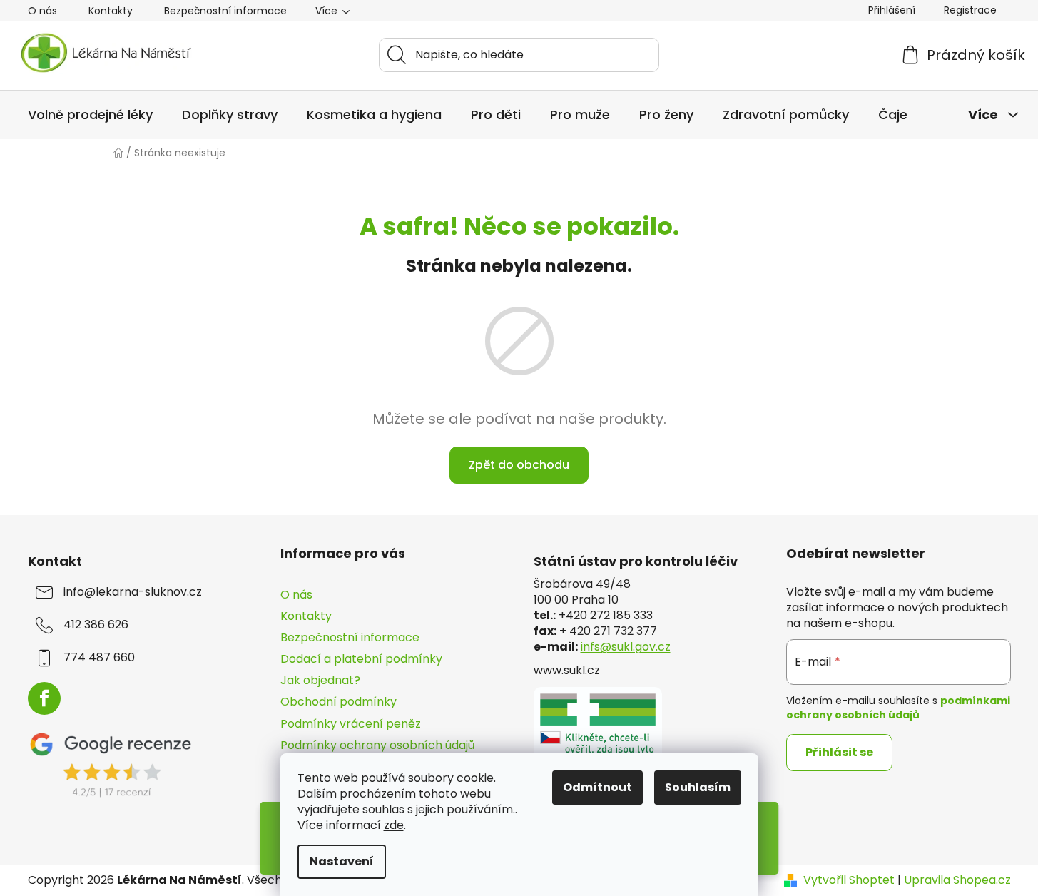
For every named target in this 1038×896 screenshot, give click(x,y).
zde (394, 825)
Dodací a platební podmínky (361, 659)
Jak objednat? (320, 680)
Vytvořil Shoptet (849, 880)
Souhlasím (698, 787)
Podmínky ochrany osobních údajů (377, 745)
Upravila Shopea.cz (957, 880)
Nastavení (342, 861)
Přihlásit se (839, 752)
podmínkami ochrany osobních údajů (898, 707)
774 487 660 (99, 658)
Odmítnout (597, 787)
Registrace (970, 10)
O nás (42, 11)
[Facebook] (44, 698)
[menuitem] (90, 115)
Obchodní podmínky (338, 701)
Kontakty (110, 11)
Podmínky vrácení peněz (350, 724)
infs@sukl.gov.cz (626, 647)
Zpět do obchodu (519, 465)
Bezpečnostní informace (225, 11)
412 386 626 (95, 625)
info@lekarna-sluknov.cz (132, 592)
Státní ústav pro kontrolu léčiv (636, 561)
